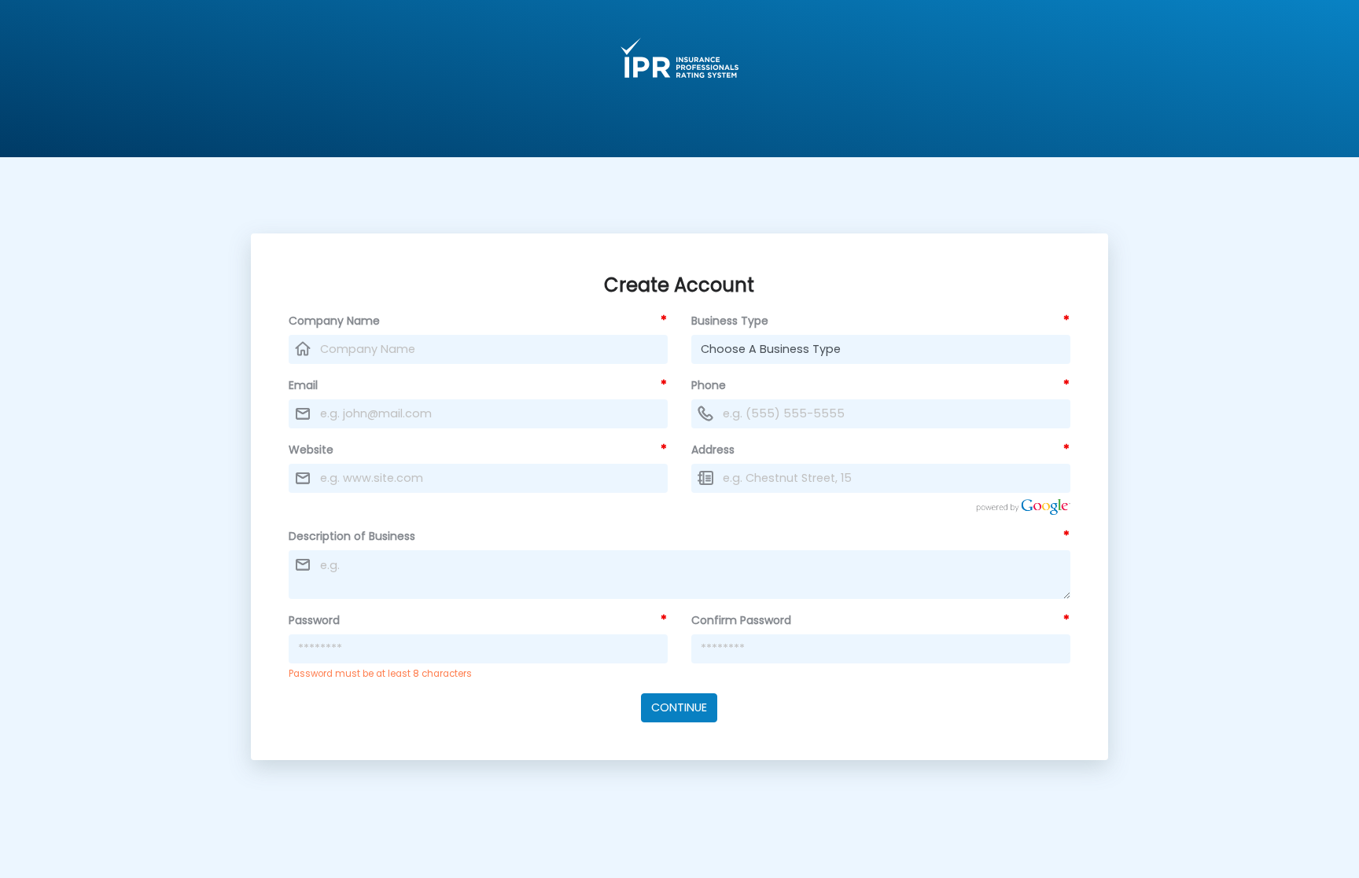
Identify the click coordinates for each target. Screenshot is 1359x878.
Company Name (334, 321)
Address (713, 449)
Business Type (729, 321)
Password (314, 620)
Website (311, 449)
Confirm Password (741, 620)
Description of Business (352, 536)
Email (303, 385)
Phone (708, 385)
